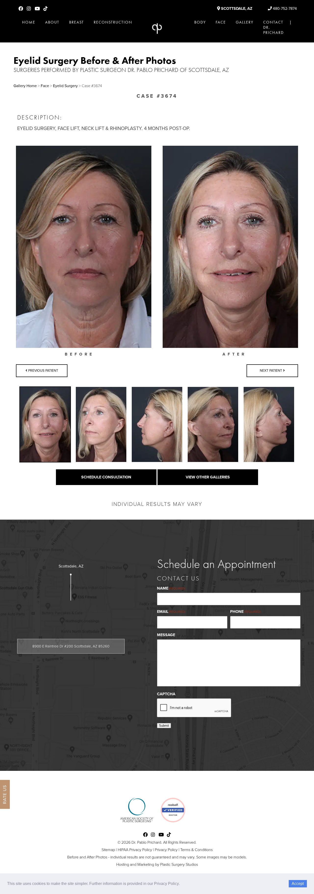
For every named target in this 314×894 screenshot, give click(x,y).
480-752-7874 (284, 8)
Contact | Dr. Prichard (277, 27)
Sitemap (108, 849)
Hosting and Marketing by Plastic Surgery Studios (157, 864)
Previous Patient (42, 370)
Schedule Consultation (106, 477)
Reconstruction (113, 22)
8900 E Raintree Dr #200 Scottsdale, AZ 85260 (70, 646)
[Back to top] (297, 877)
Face (221, 22)
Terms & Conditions (196, 849)
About (52, 22)
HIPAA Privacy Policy (135, 849)
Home (28, 22)
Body (200, 22)
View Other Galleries (208, 477)
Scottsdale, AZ (236, 8)
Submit (164, 725)
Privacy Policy (166, 849)
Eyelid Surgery (65, 85)
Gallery (244, 22)
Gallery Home (25, 85)
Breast (76, 22)
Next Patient (271, 370)
